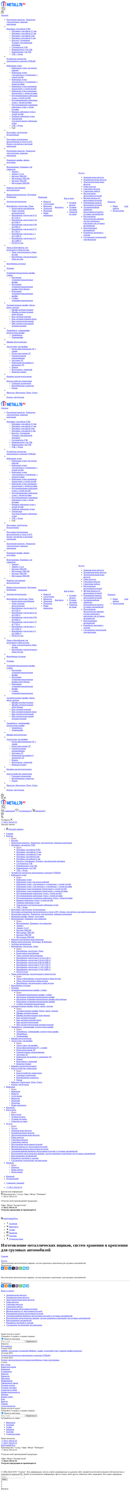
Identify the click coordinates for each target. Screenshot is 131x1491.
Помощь (4, 1394)
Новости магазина (12, 1339)
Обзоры (4, 1404)
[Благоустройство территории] (22, 379)
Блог (3, 1399)
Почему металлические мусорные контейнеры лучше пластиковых (30, 1360)
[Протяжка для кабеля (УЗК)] (22, 26)
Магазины (5, 1378)
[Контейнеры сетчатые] (22, 261)
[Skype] (24, 1268)
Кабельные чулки (24, 880)
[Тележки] (22, 266)
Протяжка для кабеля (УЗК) (28, 850)
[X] (13, 1268)
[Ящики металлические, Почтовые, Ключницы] (22, 192)
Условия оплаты (8, 1385)
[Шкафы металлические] (22, 340)
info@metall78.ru (11, 1218)
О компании (6, 1371)
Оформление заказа (9, 1383)
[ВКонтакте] (2, 1268)
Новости (5, 1374)
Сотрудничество (8, 1406)
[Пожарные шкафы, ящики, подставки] (22, 158)
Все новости (6, 1346)
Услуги (14, 1128)
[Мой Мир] (9, 1268)
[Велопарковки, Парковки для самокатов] (22, 165)
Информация (6, 1381)
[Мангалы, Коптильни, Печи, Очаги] (22, 390)
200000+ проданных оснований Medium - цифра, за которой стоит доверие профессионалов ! (41, 1351)
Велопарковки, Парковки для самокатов (33, 923)
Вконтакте (13, 1227)
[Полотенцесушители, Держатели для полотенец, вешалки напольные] (22, 148)
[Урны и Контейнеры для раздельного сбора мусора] (22, 245)
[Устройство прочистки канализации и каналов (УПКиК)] (22, 56)
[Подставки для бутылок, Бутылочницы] (22, 130)
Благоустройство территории (29, 1073)
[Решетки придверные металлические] (22, 185)
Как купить (16, 1114)
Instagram (13, 1233)
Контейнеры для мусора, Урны (29, 951)
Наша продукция (8, 1367)
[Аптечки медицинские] (22, 199)
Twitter (12, 1230)
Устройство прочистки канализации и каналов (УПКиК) (26, 1355)
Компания (15, 1091)
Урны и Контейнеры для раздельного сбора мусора (38, 979)
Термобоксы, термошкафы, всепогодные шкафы (37, 1031)
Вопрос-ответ (7, 1397)
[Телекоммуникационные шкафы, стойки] (22, 270)
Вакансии (5, 1376)
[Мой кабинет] (2, 13)
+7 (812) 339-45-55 (9, 1441)
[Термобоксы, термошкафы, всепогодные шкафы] (22, 328)
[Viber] (16, 1268)
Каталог (14, 840)
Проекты (15, 1167)
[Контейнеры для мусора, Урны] (22, 204)
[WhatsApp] (20, 1268)
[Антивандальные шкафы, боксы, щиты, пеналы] (22, 303)
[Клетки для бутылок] (22, 395)
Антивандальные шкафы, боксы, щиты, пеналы (37, 1011)
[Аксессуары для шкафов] (22, 344)
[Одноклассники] (6, 1268)
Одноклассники (16, 1239)
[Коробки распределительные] (22, 374)
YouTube (13, 1236)
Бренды (4, 1401)
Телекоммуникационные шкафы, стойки (34, 995)
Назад (13, 838)
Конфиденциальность (10, 1392)
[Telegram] (27, 1268)
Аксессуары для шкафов (27, 1045)
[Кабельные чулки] (22, 63)
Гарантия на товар (9, 1390)
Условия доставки (9, 1388)
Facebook (13, 1224)
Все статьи (5, 1364)
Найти (4, 1479)
